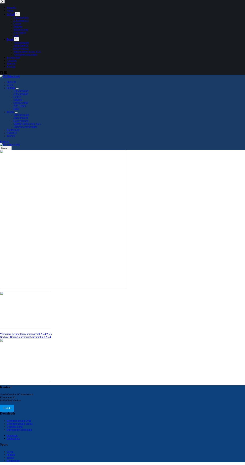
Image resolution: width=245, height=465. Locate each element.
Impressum (12, 435)
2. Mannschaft (20, 93)
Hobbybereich (20, 120)
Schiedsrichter (20, 102)
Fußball (11, 87)
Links (16, 108)
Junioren (17, 99)
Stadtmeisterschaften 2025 (27, 123)
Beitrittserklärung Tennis (19, 423)
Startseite (11, 81)
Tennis (10, 111)
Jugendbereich (20, 117)
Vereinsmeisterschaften (25, 126)
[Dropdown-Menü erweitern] (17, 88)
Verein (10, 84)
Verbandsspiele (21, 114)
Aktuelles (12, 132)
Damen (17, 96)
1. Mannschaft (20, 90)
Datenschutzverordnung (19, 429)
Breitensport (13, 129)
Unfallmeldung (14, 426)
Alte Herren (19, 105)
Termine (11, 135)
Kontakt (4, 141)
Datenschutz (13, 438)
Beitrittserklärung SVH (19, 420)
